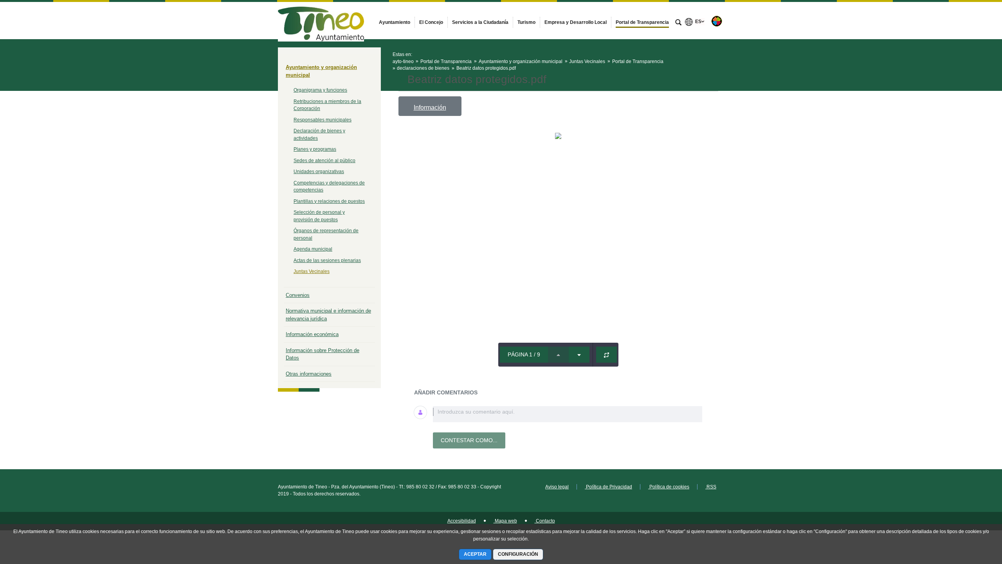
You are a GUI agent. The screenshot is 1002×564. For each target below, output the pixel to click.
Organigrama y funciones (320, 90)
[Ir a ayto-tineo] (321, 20)
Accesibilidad (461, 521)
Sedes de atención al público (324, 160)
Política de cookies (668, 487)
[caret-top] (558, 355)
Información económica (312, 334)
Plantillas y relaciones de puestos (329, 201)
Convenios (298, 295)
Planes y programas (315, 149)
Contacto (545, 521)
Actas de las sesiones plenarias (327, 260)
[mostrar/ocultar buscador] (678, 23)
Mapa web (505, 521)
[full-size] (606, 355)
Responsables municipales (322, 120)
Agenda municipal (313, 249)
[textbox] (567, 414)
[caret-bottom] (579, 355)
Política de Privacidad (608, 487)
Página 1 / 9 (524, 354)
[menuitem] (394, 22)
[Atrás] (401, 79)
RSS (710, 487)
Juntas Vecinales (312, 271)
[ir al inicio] (971, 517)
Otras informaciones (309, 374)
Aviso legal (557, 487)
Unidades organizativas (319, 171)
